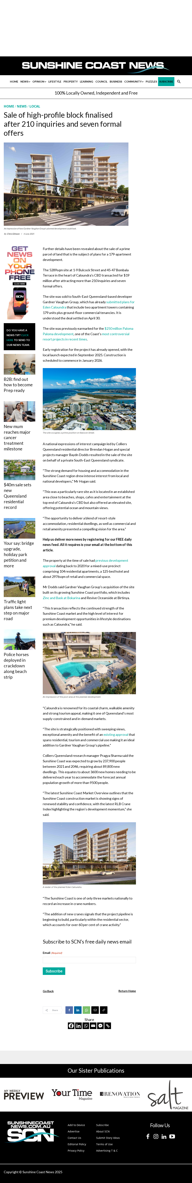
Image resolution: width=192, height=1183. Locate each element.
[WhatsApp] (86, 1010)
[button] (178, 81)
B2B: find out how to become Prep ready (18, 385)
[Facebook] (69, 1010)
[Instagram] (156, 1137)
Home (9, 106)
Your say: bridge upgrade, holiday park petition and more (19, 554)
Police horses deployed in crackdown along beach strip (16, 666)
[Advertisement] (167, 139)
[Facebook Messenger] (100, 1025)
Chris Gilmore (13, 234)
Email (52, 952)
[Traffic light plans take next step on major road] (19, 587)
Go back (48, 991)
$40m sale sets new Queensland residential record (17, 496)
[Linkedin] (78, 1010)
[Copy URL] (103, 1010)
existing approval (116, 734)
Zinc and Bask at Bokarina (61, 598)
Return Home (127, 991)
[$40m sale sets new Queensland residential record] (19, 470)
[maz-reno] (120, 1095)
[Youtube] (172, 1137)
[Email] (95, 1010)
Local (34, 106)
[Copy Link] (107, 1025)
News (22, 106)
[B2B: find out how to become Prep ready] (19, 364)
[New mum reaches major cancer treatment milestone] (19, 411)
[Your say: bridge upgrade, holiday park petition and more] (19, 528)
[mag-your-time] (72, 1095)
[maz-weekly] (24, 1095)
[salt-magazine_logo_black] (168, 1095)
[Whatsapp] (85, 1025)
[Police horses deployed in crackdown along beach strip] (19, 639)
